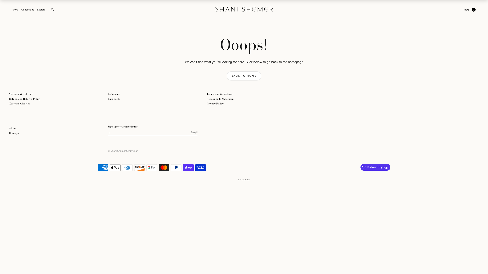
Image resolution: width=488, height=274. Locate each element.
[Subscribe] (110, 134)
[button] (51, 9)
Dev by (244, 180)
